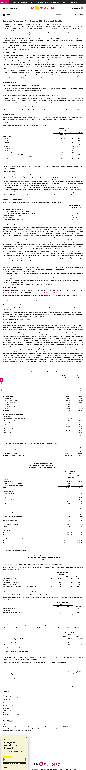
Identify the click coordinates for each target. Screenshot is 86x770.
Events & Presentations (10, 292)
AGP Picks (4, 2)
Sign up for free (14, 763)
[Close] (26, 737)
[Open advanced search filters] (75, 14)
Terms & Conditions (44, 769)
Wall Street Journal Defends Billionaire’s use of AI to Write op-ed (56, 2)
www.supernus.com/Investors (51, 292)
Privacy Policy (67, 769)
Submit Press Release (32, 769)
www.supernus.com (25, 319)
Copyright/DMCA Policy (56, 769)
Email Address (8, 757)
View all (83, 2)
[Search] (71, 14)
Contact (75, 769)
